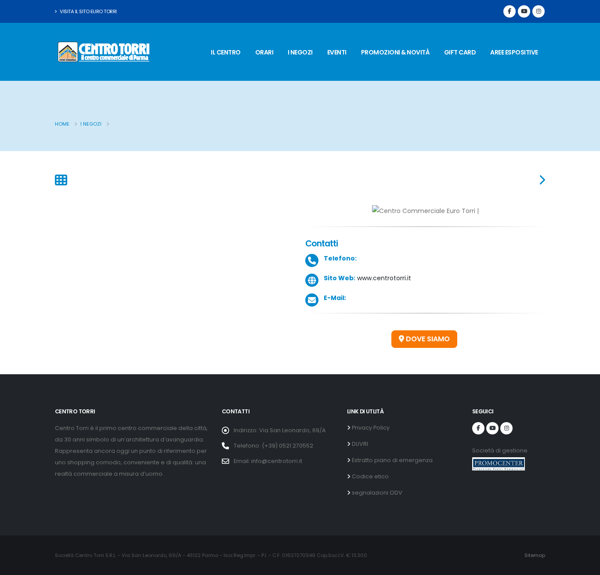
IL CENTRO (226, 52)
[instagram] (538, 11)
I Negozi (90, 123)
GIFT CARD (460, 52)
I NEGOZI (300, 52)
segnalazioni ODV (376, 492)
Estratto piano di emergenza (392, 460)
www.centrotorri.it (383, 278)
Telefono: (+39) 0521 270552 (273, 445)
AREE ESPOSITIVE (514, 52)
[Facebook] (509, 11)
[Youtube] (524, 11)
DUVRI (359, 444)
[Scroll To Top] (585, 565)
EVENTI (337, 52)
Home (62, 123)
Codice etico (370, 476)
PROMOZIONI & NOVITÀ (395, 52)
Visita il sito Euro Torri (88, 11)
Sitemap (534, 555)
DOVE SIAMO (427, 339)
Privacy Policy (370, 427)
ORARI (264, 52)
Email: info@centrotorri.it (268, 461)
